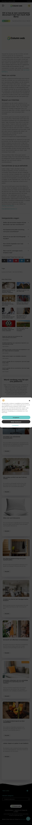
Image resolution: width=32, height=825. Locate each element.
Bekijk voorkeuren (16, 421)
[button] (29, 401)
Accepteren (16, 417)
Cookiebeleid (15, 425)
